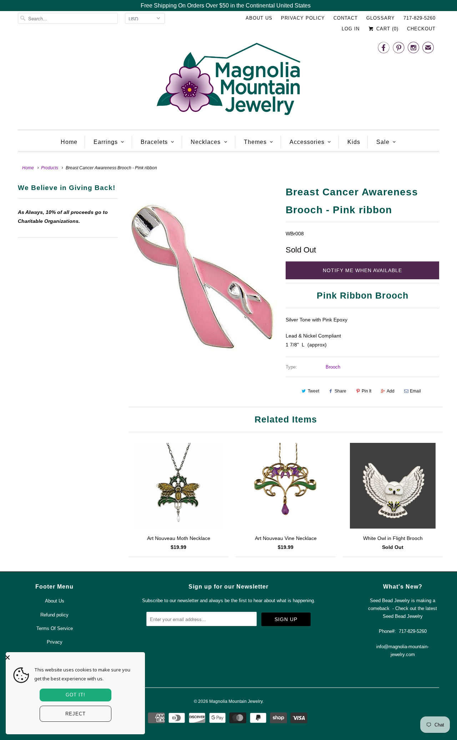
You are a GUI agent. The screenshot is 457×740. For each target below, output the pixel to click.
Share (340, 391)
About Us (259, 18)
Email (415, 391)
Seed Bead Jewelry (403, 616)
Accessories (307, 142)
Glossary (380, 18)
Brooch (333, 367)
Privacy (54, 642)
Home (69, 142)
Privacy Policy (303, 18)
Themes (255, 142)
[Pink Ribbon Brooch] (201, 279)
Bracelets (154, 142)
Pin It (366, 391)
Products (49, 167)
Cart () (386, 28)
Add (391, 391)
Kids (353, 142)
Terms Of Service (54, 628)
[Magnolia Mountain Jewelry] (228, 81)
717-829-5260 (419, 18)
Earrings (106, 142)
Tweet (313, 391)
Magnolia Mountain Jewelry (235, 701)
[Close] (73, 657)
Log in (351, 28)
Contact (345, 18)
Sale (383, 142)
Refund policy (54, 615)
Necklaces (206, 142)
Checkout (421, 28)
